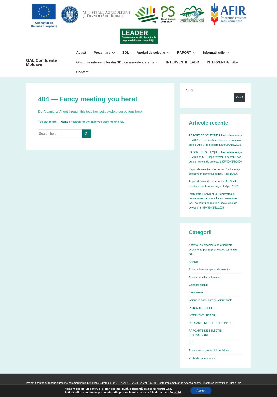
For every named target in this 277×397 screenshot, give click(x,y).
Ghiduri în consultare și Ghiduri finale (210, 300)
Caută (189, 90)
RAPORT (184, 52)
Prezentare (102, 52)
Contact (82, 72)
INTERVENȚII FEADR (182, 62)
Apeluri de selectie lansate (204, 277)
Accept (200, 391)
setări (177, 392)
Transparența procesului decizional (209, 350)
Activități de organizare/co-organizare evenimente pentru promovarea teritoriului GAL (213, 249)
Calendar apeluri (198, 284)
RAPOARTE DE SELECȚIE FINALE (210, 322)
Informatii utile (214, 52)
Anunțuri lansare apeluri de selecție (209, 269)
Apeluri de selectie (151, 52)
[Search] (86, 133)
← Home (62, 121)
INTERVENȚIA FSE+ (222, 62)
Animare (194, 261)
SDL (125, 52)
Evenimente (196, 292)
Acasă (81, 52)
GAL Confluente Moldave (41, 62)
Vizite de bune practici (202, 358)
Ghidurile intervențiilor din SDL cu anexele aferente (115, 62)
